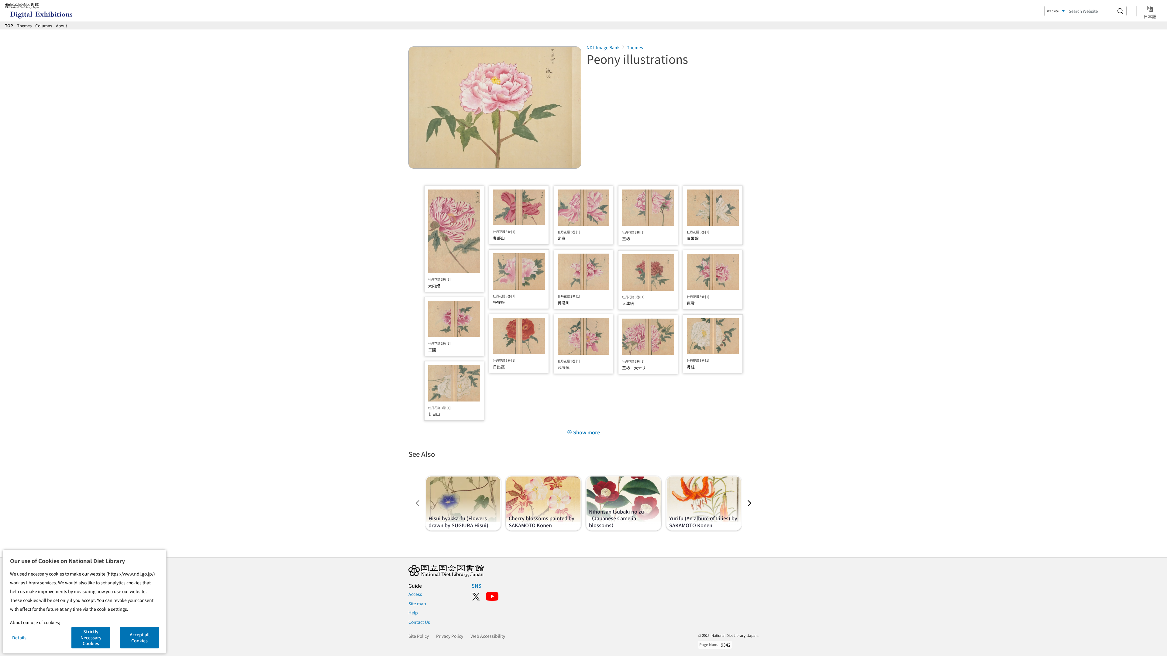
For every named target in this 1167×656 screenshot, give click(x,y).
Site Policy (418, 636)
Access (415, 594)
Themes (24, 25)
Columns (43, 25)
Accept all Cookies (140, 637)
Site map (417, 603)
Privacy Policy (449, 636)
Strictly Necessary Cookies (91, 637)
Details (19, 637)
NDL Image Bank (603, 47)
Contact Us (419, 622)
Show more (586, 432)
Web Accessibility (487, 636)
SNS (476, 585)
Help (413, 613)
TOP (9, 25)
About (61, 25)
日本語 (1150, 16)
